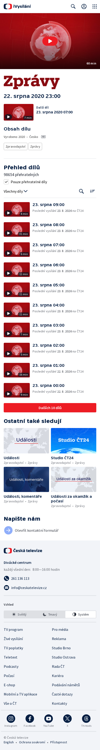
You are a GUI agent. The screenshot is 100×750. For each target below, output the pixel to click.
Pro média (60, 629)
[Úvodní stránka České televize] (23, 550)
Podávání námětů (66, 685)
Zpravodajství (16, 146)
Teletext (10, 657)
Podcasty (11, 666)
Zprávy (35, 146)
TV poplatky (13, 648)
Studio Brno (61, 648)
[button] (50, 41)
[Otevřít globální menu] (94, 6)
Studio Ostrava (63, 657)
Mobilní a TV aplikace (20, 694)
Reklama (59, 638)
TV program (13, 629)
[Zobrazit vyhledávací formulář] (73, 6)
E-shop (9, 685)
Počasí (9, 675)
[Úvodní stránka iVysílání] (17, 6)
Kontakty (59, 703)
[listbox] (50, 614)
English (9, 742)
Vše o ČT (10, 703)
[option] (19, 614)
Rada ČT (58, 666)
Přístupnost (58, 742)
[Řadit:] (92, 191)
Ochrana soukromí (32, 742)
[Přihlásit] (84, 6)
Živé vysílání (13, 638)
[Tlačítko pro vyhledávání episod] (81, 191)
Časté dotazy (62, 694)
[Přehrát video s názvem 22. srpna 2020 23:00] (50, 41)
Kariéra (57, 675)
